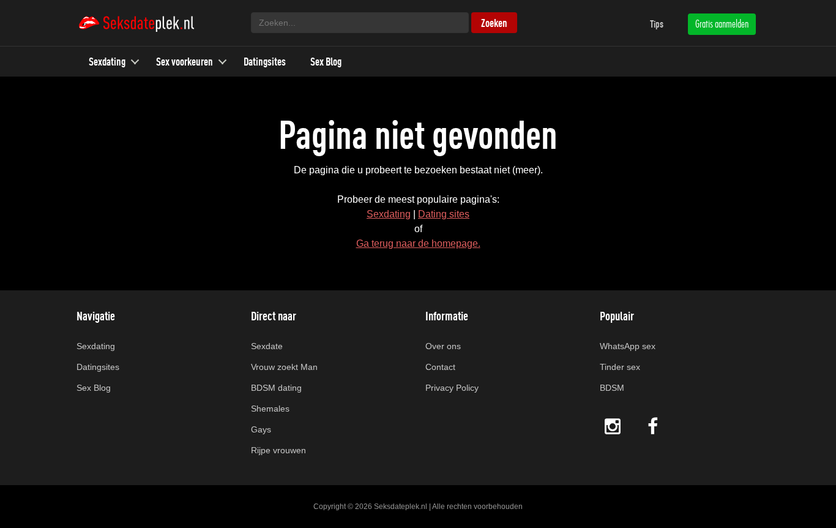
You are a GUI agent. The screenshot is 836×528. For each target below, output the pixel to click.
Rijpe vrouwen (278, 450)
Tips (656, 23)
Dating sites (443, 214)
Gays (261, 429)
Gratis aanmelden (721, 24)
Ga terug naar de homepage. (418, 243)
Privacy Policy (452, 388)
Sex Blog (325, 61)
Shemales (270, 408)
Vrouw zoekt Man (284, 367)
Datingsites (265, 61)
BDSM (612, 388)
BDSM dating (276, 388)
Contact (440, 367)
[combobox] (360, 22)
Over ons (443, 346)
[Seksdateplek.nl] (136, 22)
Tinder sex (620, 367)
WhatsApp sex (627, 346)
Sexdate (267, 346)
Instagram (613, 426)
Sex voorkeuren (184, 61)
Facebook (654, 426)
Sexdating (107, 61)
